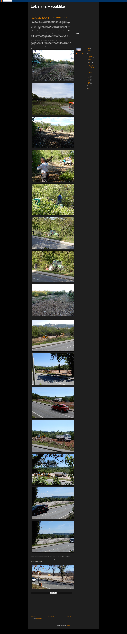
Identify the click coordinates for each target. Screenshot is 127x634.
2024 (89, 48)
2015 (89, 83)
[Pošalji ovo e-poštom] (51, 593)
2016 (89, 82)
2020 (89, 76)
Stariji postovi (69, 616)
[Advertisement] (51, 605)
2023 (89, 50)
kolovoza (91, 60)
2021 (89, 53)
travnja (90, 71)
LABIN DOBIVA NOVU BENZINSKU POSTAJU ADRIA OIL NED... (92, 67)
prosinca (90, 54)
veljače (90, 74)
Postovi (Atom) (39, 618)
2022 (89, 51)
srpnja (90, 62)
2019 (89, 77)
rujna (90, 59)
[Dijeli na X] (53, 593)
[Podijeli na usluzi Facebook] (54, 593)
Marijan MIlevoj (80, 53)
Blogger (68, 625)
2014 (89, 85)
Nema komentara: (46, 592)
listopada (91, 57)
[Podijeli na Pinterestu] (56, 593)
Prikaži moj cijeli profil (80, 54)
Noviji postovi (33, 616)
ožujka (90, 72)
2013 (89, 86)
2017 (89, 80)
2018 (89, 79)
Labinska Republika (48, 6)
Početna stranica (51, 616)
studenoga (91, 56)
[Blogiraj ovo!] (52, 593)
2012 (89, 88)
